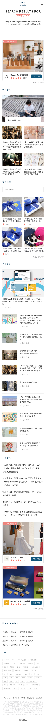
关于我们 (16, 698)
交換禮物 (6, 663)
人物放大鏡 (22, 663)
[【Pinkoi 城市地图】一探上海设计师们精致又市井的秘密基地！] (34, 132)
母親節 (30, 677)
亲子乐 (22, 641)
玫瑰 (22, 681)
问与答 (23, 698)
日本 (5, 677)
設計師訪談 (35, 685)
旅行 (38, 674)
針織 (35, 688)
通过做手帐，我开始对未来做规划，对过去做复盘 (31, 415)
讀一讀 (15, 688)
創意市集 (30, 663)
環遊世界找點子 (31, 681)
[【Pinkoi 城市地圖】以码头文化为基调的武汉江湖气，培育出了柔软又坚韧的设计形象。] (12, 132)
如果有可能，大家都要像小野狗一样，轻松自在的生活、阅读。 (31, 337)
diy (13, 660)
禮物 (5, 685)
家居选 (5, 636)
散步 (32, 674)
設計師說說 (7, 688)
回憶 (18, 667)
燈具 (11, 681)
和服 (38, 663)
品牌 (5, 667)
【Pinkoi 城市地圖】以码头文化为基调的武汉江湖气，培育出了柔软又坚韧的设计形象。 (11, 145)
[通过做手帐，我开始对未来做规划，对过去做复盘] (9, 417)
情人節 (34, 670)
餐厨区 (13, 636)
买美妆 (13, 641)
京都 (13, 663)
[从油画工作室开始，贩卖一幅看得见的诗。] (9, 432)
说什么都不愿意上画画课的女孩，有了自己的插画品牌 (31, 444)
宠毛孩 (30, 641)
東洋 (23, 677)
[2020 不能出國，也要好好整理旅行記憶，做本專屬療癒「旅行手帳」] (34, 159)
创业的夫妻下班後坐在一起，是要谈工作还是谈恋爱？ (31, 352)
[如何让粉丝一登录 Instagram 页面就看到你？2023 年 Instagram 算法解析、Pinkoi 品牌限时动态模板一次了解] (9, 319)
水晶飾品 (38, 677)
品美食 (5, 641)
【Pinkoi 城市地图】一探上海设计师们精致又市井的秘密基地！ (33, 144)
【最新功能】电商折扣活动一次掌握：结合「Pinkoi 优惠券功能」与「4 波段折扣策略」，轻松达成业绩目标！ (22, 301)
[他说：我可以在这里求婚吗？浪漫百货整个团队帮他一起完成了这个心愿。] (9, 401)
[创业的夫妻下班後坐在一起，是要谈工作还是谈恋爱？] (9, 355)
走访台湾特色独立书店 (28, 382)
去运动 (5, 645)
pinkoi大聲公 (22, 660)
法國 (5, 681)
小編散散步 (35, 667)
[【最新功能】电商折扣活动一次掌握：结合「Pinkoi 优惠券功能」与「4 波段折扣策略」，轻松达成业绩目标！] (23, 283)
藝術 (27, 685)
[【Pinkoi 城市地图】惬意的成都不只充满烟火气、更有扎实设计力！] (12, 159)
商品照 (12, 667)
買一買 (23, 688)
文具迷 (22, 636)
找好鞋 (30, 632)
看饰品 (13, 632)
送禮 (29, 688)
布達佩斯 (25, 670)
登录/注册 (39, 698)
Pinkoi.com (7, 698)
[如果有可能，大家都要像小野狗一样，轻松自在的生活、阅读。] (9, 338)
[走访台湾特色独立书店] (9, 386)
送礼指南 (14, 645)
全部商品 (25, 645)
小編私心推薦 (7, 670)
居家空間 (17, 670)
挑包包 (5, 632)
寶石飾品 (25, 667)
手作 (5, 674)
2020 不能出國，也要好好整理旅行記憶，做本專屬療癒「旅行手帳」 (33, 171)
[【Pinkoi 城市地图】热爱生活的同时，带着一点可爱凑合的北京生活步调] (23, 108)
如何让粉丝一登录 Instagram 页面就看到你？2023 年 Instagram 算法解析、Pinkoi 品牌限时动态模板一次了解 (31, 319)
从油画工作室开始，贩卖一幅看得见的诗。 (31, 429)
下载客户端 (30, 698)
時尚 (11, 677)
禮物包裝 (12, 685)
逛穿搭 (22, 632)
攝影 (11, 674)
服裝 (17, 677)
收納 (26, 674)
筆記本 (20, 685)
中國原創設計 (33, 660)
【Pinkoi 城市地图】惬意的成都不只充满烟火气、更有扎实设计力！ (11, 171)
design (6, 660)
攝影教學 (18, 674)
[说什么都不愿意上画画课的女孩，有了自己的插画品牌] (9, 447)
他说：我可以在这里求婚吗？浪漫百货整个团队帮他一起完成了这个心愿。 (31, 399)
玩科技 (30, 636)
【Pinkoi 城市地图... (15, 120)
